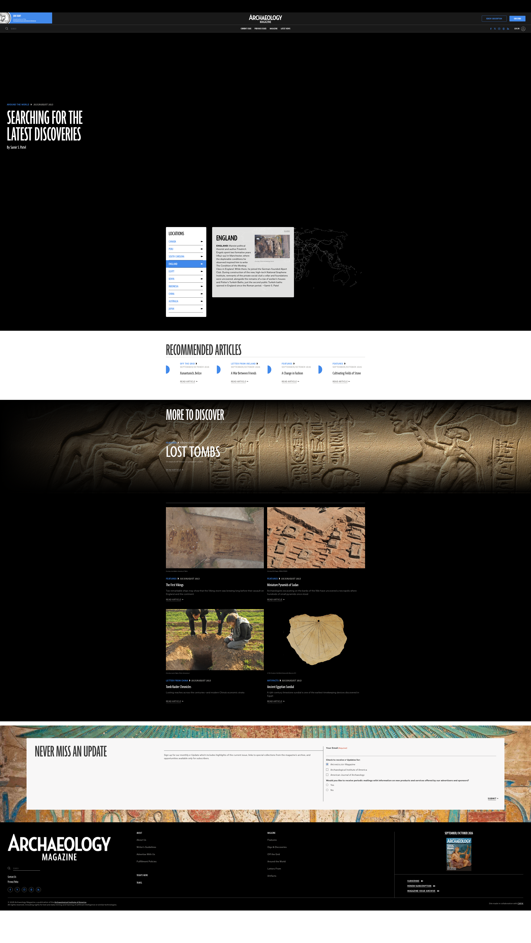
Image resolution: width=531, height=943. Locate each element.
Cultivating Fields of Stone (347, 373)
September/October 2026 (459, 833)
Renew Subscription (494, 18)
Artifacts (271, 875)
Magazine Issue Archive (421, 891)
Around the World (18, 104)
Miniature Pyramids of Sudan (282, 585)
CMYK (520, 903)
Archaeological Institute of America (348, 769)
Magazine (342, 764)
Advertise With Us (146, 854)
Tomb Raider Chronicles (178, 686)
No (332, 790)
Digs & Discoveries (277, 847)
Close (287, 231)
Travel (139, 883)
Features (272, 840)
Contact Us (12, 876)
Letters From (274, 868)
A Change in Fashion (292, 373)
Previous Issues (260, 28)
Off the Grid (273, 854)
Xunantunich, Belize (191, 373)
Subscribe (517, 18)
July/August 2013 (43, 104)
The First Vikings (174, 585)
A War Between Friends (243, 373)
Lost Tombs (193, 453)
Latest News (285, 28)
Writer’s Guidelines (146, 847)
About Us (141, 840)
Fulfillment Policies (147, 861)
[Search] (7, 29)
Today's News (142, 875)
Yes (332, 785)
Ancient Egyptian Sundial (280, 686)
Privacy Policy (13, 881)
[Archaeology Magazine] (59, 862)
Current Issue (246, 28)
